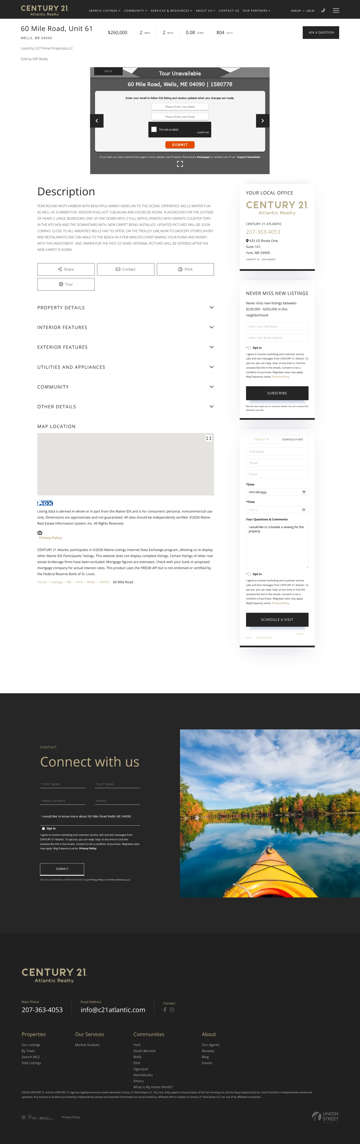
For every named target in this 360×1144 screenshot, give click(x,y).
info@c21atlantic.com (113, 1009)
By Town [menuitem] (28, 1051)
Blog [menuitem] (205, 1057)
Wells (91, 582)
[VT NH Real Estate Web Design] (325, 1117)
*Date (250, 485)
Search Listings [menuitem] (103, 10)
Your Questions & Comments (267, 519)
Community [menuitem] (134, 10)
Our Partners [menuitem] (255, 10)
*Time (250, 502)
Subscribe (277, 393)
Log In (310, 10)
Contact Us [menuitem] (229, 10)
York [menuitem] (137, 1044)
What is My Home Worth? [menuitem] (153, 1087)
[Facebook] (164, 1010)
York (79, 582)
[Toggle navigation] (336, 10)
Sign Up (296, 10)
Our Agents (269, 259)
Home (42, 582)
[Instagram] (172, 1010)
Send (62, 869)
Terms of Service (264, 637)
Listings (56, 582)
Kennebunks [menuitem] (143, 1075)
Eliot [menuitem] (137, 1063)
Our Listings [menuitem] (31, 1044)
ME (69, 582)
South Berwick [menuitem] (145, 1051)
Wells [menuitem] (138, 1057)
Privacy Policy (50, 537)
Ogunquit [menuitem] (141, 1069)
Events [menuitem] (207, 1063)
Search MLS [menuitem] (31, 1057)
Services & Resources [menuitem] (170, 10)
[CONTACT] (321, 32)
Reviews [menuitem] (208, 1051)
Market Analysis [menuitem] (87, 1044)
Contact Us (253, 259)
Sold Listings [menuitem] (31, 1063)
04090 (104, 582)
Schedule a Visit (292, 439)
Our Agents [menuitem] (210, 1044)
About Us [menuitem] (204, 10)
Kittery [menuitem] (139, 1081)
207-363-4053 (263, 231)
